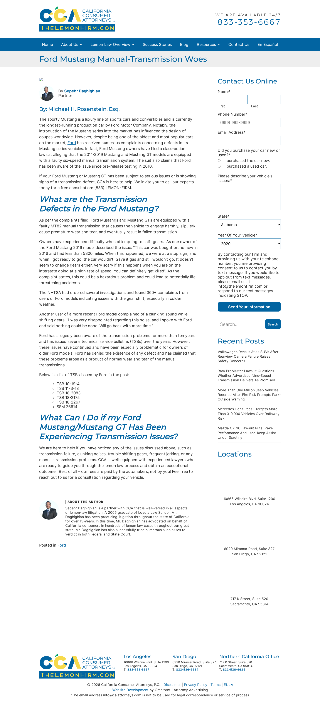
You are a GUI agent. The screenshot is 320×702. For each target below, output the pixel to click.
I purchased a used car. (245, 166)
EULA (228, 684)
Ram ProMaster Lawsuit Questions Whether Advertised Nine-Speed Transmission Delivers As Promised (246, 375)
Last (254, 106)
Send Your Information (249, 307)
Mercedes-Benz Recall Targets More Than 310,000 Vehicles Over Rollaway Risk (249, 413)
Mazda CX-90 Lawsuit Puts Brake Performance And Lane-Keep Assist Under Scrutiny (247, 432)
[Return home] (77, 18)
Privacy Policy (195, 684)
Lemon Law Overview (110, 44)
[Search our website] (241, 324)
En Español (268, 44)
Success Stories (157, 44)
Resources (206, 44)
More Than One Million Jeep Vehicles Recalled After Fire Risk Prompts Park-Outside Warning (249, 394)
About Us (69, 44)
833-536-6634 (187, 669)
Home (47, 44)
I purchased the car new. (247, 160)
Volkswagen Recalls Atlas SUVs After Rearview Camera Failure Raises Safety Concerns (248, 356)
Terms (216, 684)
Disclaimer (172, 684)
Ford (71, 142)
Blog (184, 44)
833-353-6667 (138, 669)
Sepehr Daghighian (82, 90)
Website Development (130, 690)
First (221, 106)
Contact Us (238, 44)
